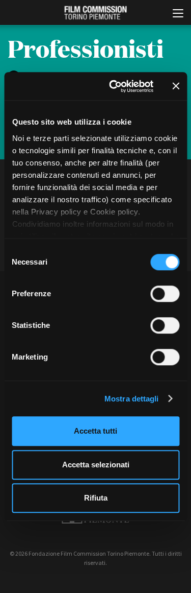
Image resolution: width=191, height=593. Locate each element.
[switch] (164, 294)
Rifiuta (95, 497)
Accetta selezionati (95, 464)
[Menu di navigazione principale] (178, 14)
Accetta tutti (95, 430)
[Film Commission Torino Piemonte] (95, 13)
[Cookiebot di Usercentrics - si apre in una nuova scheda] (113, 86)
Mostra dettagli (131, 398)
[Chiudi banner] (175, 86)
